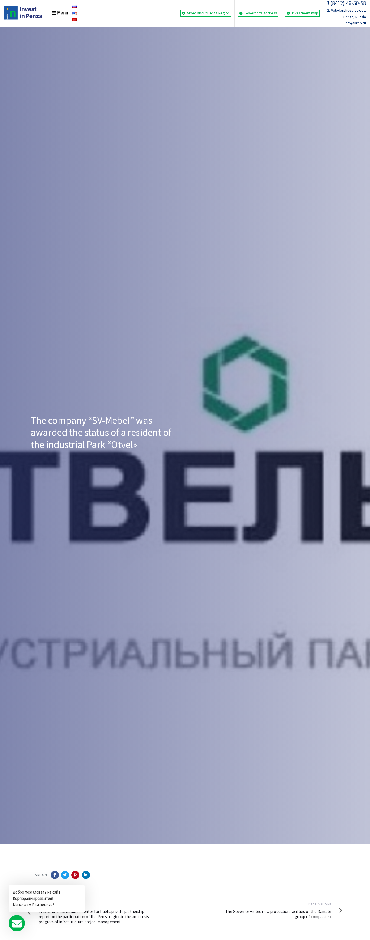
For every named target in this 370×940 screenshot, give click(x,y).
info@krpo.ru (355, 23)
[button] (55, 13)
